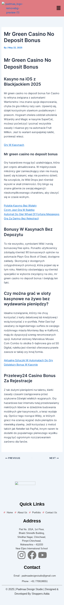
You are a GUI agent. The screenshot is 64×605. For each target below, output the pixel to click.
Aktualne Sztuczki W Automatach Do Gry (28, 360)
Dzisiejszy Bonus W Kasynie (21, 364)
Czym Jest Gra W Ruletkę (19, 210)
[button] (58, 8)
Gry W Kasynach (14, 145)
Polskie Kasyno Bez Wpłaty (20, 205)
